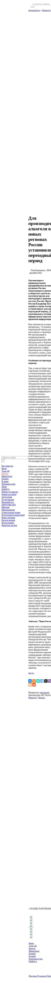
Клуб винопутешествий (13, 515)
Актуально (7, 497)
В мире (5, 481)
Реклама (33, 976)
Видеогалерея (8, 520)
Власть (5, 473)
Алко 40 (5, 471)
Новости (32, 697)
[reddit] (34, 684)
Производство (8, 484)
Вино (4, 468)
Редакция (41, 976)
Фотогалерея (8, 523)
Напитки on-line (9, 525)
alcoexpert (44, 692)
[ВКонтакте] (30, 681)
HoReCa (5, 489)
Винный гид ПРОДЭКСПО (9, 503)
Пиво (4, 486)
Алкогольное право (11, 512)
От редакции (8, 499)
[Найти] (3, 460)
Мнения (5, 507)
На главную (7, 466)
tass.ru (31, 673)
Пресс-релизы (8, 517)
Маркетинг (7, 476)
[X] (46, 681)
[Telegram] (42, 681)
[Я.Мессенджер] (38, 681)
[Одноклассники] (34, 681)
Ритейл (5, 479)
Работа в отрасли (10, 492)
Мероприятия (8, 510)
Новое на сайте (9, 494)
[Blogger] (30, 684)
